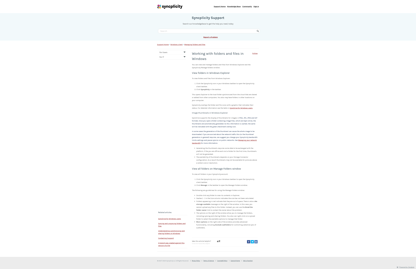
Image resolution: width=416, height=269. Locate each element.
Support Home (220, 6)
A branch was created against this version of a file (171, 244)
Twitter (252, 241)
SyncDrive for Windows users (169, 219)
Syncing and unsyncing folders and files (172, 224)
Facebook (248, 241)
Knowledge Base (234, 6)
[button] (217, 241)
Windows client (176, 44)
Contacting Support (166, 238)
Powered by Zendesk (406, 267)
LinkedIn (256, 241)
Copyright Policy (222, 261)
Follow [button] (255, 53)
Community (247, 6)
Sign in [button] (256, 6)
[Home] (169, 6)
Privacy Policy (196, 261)
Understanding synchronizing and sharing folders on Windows (171, 232)
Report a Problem (210, 37)
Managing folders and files (194, 44)
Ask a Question (248, 261)
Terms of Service (208, 261)
